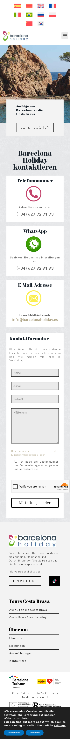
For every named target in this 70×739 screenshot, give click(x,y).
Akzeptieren (14, 732)
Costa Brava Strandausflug (28, 617)
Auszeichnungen (20, 653)
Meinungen (17, 645)
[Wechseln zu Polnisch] (52, 14)
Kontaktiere (17, 660)
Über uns (15, 638)
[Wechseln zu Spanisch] (17, 6)
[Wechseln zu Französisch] (52, 6)
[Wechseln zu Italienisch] (17, 14)
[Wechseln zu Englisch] (41, 6)
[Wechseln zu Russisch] (41, 14)
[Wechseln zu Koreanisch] (41, 23)
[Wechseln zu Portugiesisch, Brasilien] (29, 14)
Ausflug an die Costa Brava (28, 609)
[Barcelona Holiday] (15, 35)
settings (60, 725)
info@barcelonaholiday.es (35, 319)
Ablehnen (35, 732)
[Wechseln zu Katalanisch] (29, 6)
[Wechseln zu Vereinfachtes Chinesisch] (29, 23)
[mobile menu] (64, 35)
